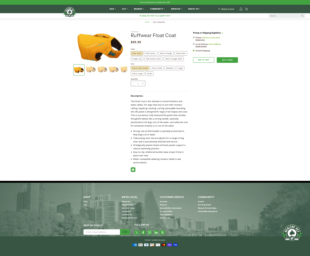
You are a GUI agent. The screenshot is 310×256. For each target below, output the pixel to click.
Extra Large (137, 73)
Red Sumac (151, 53)
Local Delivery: (208, 45)
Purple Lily (137, 59)
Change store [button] (200, 40)
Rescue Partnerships (207, 208)
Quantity (134, 79)
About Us (126, 201)
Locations (126, 211)
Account (163, 201)
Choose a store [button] (227, 9)
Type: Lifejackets (159, 22)
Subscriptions (166, 214)
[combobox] (287, 16)
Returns (163, 205)
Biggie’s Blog (127, 205)
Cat (85, 205)
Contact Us (127, 214)
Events (201, 201)
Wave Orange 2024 (173, 59)
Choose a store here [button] (211, 37)
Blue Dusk (136, 53)
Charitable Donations (207, 211)
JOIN (125, 232)
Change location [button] (201, 46)
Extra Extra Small (140, 68)
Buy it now (227, 60)
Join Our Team (128, 208)
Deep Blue (181, 53)
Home (147, 22)
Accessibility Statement (171, 208)
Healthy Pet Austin (158, 240)
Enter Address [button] (215, 44)
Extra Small (157, 68)
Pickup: (207, 38)
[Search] (302, 16)
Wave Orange (166, 53)
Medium (169, 68)
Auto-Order (165, 218)
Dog (85, 201)
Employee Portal (129, 218)
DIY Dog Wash (204, 205)
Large (180, 68)
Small (149, 73)
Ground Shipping (202, 50)
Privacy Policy (166, 211)
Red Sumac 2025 (153, 59)
